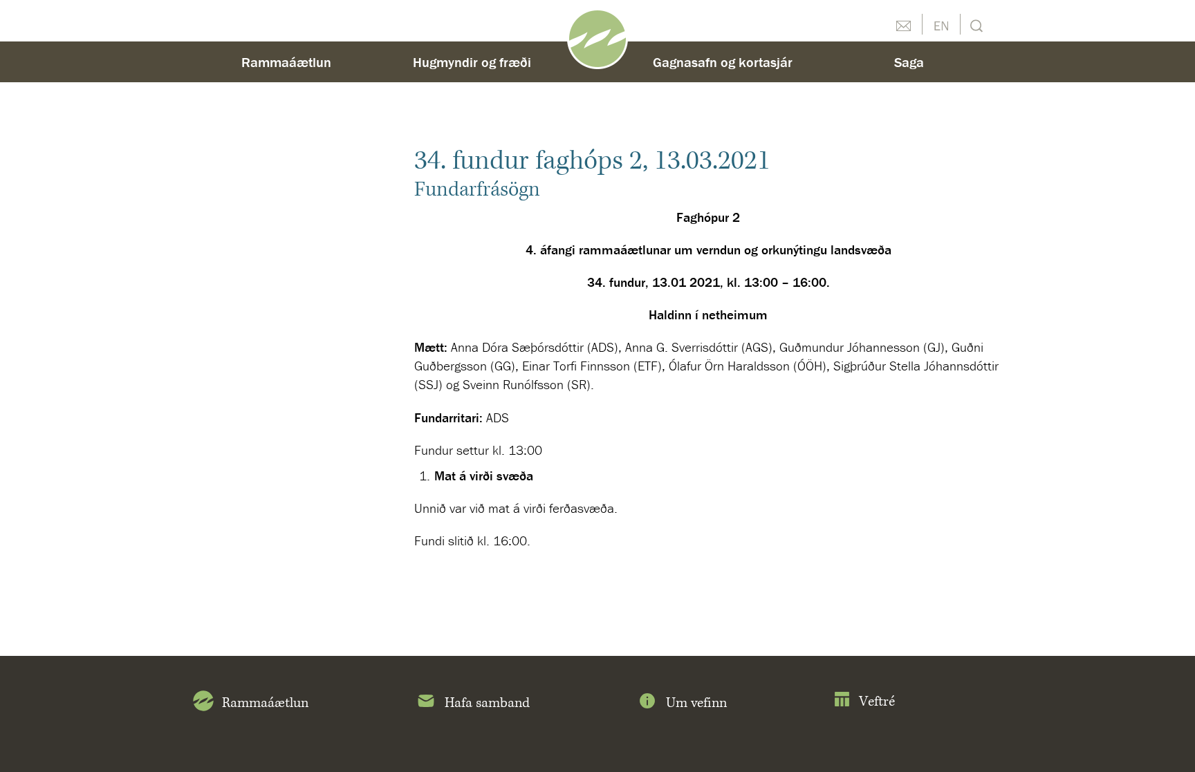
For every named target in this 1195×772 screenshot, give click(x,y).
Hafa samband (487, 703)
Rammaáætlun (286, 61)
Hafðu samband (903, 24)
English (941, 24)
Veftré (877, 702)
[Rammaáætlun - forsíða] (597, 37)
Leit (974, 24)
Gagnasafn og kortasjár (723, 61)
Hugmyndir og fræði (472, 61)
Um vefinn (696, 703)
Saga (909, 61)
